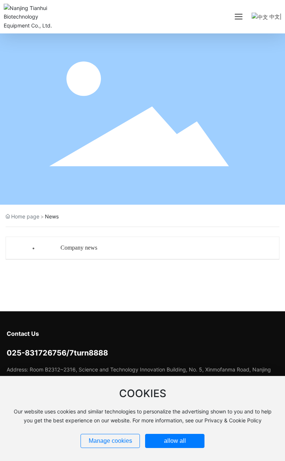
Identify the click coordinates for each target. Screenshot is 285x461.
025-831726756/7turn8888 (57, 352)
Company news (78, 247)
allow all (175, 441)
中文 (274, 16)
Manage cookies (110, 441)
